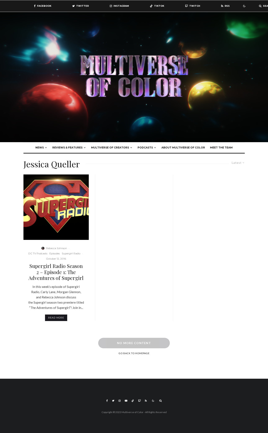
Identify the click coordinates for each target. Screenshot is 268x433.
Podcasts (145, 147)
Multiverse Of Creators (110, 147)
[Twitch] (139, 400)
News (39, 147)
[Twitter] (113, 400)
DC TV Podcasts (37, 253)
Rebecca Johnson (56, 248)
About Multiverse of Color (183, 147)
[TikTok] (132, 400)
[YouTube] (126, 400)
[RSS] (146, 400)
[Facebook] (107, 400)
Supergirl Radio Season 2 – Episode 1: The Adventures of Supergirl (56, 272)
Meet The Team (221, 147)
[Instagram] (119, 400)
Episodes (54, 253)
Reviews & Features (67, 147)
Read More (56, 317)
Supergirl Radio (71, 253)
